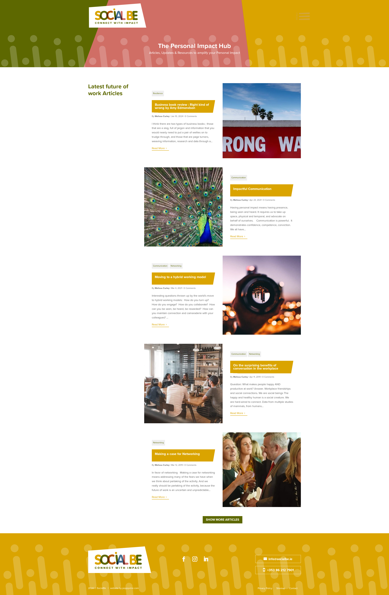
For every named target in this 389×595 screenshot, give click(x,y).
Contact (293, 588)
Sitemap (280, 588)
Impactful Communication (252, 189)
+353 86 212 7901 (280, 570)
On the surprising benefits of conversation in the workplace (255, 367)
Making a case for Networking (177, 454)
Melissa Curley (162, 116)
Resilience (158, 93)
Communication (238, 177)
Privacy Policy (265, 588)
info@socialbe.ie (280, 559)
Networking (176, 266)
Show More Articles (222, 520)
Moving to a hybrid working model (180, 277)
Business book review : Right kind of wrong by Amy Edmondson (182, 106)
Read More (158, 148)
